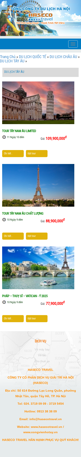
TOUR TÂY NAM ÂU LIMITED (19, 131)
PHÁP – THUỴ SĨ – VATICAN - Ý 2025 (25, 296)
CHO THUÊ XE (42, 361)
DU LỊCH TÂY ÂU (12, 61)
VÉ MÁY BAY (42, 349)
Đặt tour (32, 153)
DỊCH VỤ (40, 341)
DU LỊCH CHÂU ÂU (63, 56)
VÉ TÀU (42, 355)
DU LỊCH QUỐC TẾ (32, 56)
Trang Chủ (8, 56)
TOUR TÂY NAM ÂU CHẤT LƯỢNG (22, 213)
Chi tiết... (8, 153)
